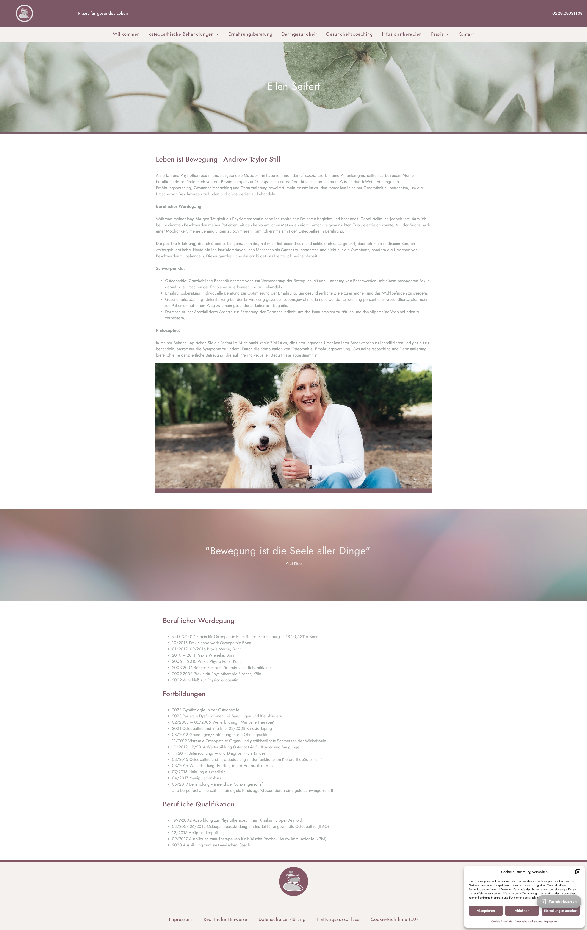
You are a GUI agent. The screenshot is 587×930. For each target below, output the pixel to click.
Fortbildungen (184, 694)
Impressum (550, 921)
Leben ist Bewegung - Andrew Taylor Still (218, 159)
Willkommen (126, 34)
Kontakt (466, 34)
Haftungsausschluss (338, 919)
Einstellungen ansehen (561, 910)
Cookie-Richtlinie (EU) (394, 919)
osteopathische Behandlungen (181, 34)
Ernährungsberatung (250, 34)
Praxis (437, 34)
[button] (578, 872)
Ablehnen (522, 910)
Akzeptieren (486, 910)
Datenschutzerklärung (528, 921)
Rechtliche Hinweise (225, 919)
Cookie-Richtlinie (501, 921)
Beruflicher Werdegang (199, 620)
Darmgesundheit (299, 34)
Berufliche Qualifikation (199, 804)
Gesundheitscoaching (349, 34)
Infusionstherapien (402, 34)
